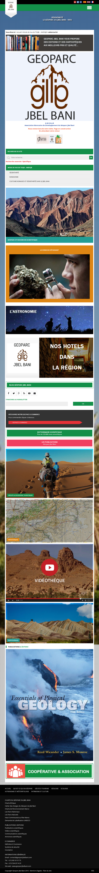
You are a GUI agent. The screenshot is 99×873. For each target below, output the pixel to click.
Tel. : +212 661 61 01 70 (13, 860)
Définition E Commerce (13, 844)
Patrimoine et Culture (40, 791)
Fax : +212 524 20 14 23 (13, 863)
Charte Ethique (10, 803)
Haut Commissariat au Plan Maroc (17, 817)
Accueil (19, 32)
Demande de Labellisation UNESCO (17, 820)
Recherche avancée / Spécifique (18, 161)
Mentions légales (36, 871)
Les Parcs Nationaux (12, 812)
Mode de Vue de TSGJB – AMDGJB (35, 32)
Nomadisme (13, 177)
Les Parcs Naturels (11, 815)
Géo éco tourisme (42, 789)
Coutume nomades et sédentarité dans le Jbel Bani (29, 181)
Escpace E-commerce (20, 422)
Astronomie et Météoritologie (17, 791)
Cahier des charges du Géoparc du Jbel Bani (20, 806)
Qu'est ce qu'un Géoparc (23, 789)
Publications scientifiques (14, 828)
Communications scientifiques (16, 834)
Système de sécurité (12, 847)
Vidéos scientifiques (12, 831)
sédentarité (14, 173)
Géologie (54, 789)
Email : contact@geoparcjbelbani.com (18, 857)
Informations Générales (15, 854)
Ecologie (64, 789)
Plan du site (47, 871)
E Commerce (10, 841)
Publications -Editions (14, 825)
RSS (92, 871)
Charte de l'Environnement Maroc (17, 809)
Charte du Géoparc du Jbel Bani (18, 800)
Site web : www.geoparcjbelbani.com (18, 866)
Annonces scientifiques (13, 837)
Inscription (9, 850)
